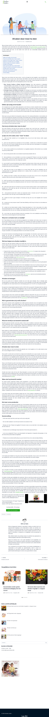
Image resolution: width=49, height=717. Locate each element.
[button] (27, 2)
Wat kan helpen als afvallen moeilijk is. (11, 63)
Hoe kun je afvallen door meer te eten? (11, 58)
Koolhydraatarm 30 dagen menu (37, 46)
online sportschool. (20, 257)
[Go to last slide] (3, 583)
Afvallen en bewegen (7, 64)
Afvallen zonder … (5, 648)
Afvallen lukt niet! (5, 558)
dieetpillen (28, 274)
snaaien (13, 376)
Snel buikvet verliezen (43, 558)
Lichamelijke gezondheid (6, 650)
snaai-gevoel (24, 297)
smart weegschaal (8, 471)
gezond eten (30, 251)
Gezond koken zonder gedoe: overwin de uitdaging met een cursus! (12, 588)
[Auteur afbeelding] (4, 593)
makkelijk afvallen (19, 492)
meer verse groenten (22, 408)
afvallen (3, 514)
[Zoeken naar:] (24, 642)
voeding (8, 514)
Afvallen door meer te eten (9, 68)
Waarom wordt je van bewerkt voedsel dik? (12, 67)
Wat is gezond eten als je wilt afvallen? (11, 65)
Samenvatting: (6, 72)
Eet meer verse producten (9, 71)
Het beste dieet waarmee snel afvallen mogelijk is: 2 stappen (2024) (36, 588)
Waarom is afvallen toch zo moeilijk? (11, 61)
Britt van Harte (21, 41)
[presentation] (12, 577)
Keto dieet (34, 48)
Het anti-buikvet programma (20, 334)
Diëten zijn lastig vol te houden (9, 57)
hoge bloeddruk (31, 390)
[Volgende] (46, 583)
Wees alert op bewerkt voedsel (10, 69)
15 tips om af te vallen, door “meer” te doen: (12, 60)
